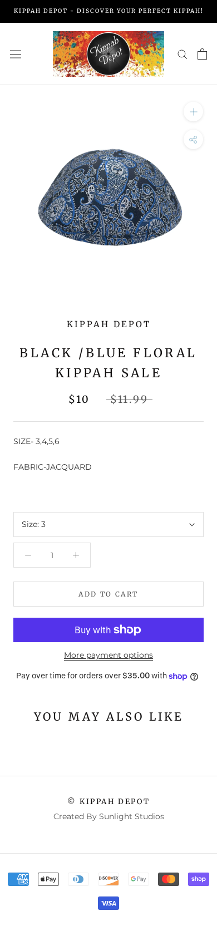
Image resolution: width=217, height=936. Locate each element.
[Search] (182, 53)
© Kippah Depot (108, 801)
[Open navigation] (15, 54)
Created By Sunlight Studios (108, 816)
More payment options (108, 655)
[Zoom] (193, 111)
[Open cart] (202, 54)
